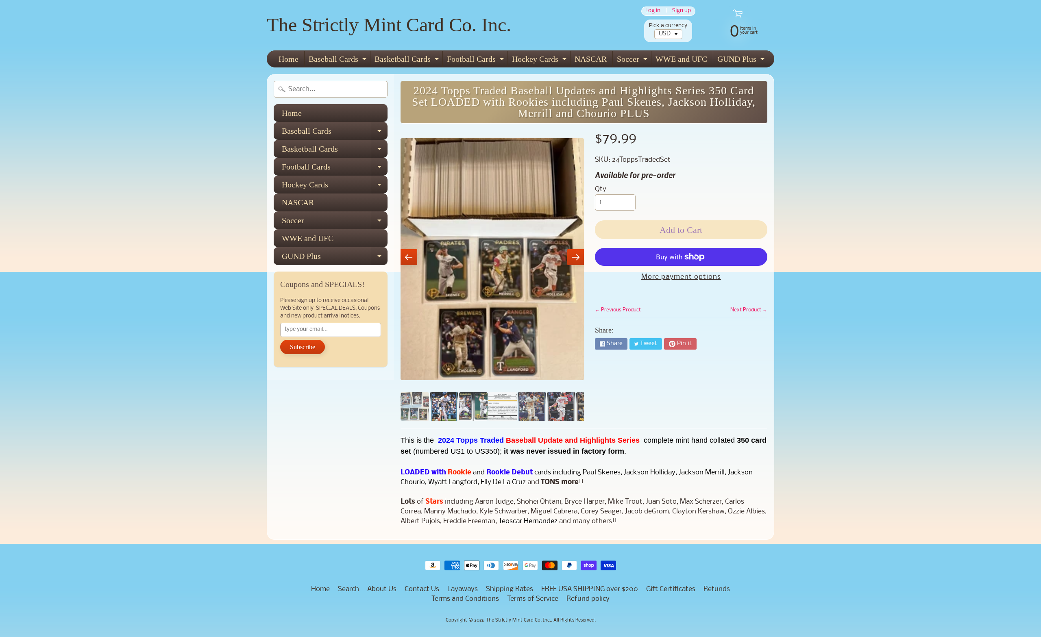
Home (288, 58)
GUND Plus (742, 60)
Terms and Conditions (465, 599)
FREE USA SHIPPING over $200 (589, 589)
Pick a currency (668, 26)
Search (348, 589)
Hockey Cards (540, 60)
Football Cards (476, 60)
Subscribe (302, 347)
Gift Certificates (670, 589)
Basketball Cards (408, 60)
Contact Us (422, 589)
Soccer (633, 60)
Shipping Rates (509, 589)
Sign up (681, 11)
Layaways (462, 589)
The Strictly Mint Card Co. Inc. (389, 24)
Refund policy (588, 599)
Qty (600, 189)
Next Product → (748, 310)
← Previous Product (618, 310)
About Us (381, 589)
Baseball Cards (338, 60)
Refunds (716, 589)
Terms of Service (532, 599)
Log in (652, 11)
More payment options (681, 277)
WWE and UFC (681, 58)
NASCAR (591, 58)
